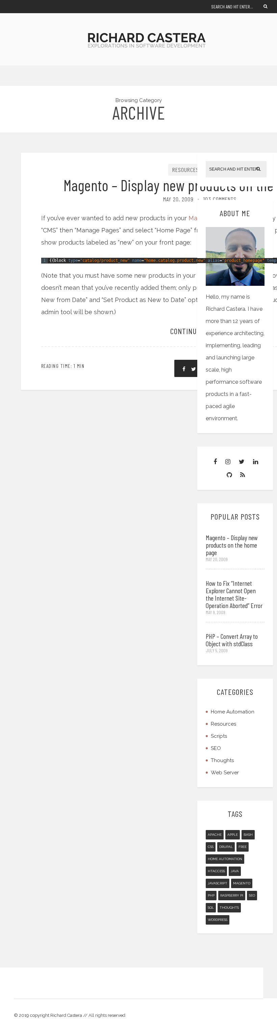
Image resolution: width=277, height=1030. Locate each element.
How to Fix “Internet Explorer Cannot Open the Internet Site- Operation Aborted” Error (234, 594)
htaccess (216, 871)
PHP (211, 895)
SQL (211, 907)
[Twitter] (242, 461)
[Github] (229, 474)
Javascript (217, 883)
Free (242, 847)
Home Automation (232, 712)
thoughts (229, 907)
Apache (215, 834)
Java (235, 871)
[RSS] (242, 474)
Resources (185, 169)
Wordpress (217, 920)
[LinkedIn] (255, 461)
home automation (225, 859)
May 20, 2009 (178, 199)
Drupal (226, 847)
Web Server (225, 773)
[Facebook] (215, 461)
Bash (248, 834)
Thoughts (222, 760)
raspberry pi (231, 895)
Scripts (219, 736)
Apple (232, 834)
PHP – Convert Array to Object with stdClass (232, 640)
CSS (210, 847)
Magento (241, 883)
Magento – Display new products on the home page (232, 544)
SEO (216, 748)
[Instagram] (227, 461)
